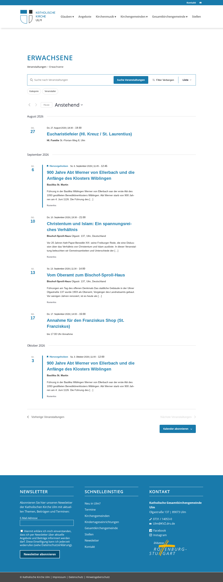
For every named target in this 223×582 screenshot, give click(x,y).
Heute (46, 104)
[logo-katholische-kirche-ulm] (38, 16)
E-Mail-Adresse (29, 518)
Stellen (89, 534)
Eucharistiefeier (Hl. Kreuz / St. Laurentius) (89, 134)
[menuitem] (190, 3)
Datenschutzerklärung (56, 545)
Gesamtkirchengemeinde (101, 528)
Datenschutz (76, 577)
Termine (90, 509)
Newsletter (92, 540)
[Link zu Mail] (200, 2)
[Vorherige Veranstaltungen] (29, 105)
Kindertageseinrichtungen (102, 522)
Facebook (159, 530)
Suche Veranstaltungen (131, 79)
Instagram (160, 535)
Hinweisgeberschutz (98, 577)
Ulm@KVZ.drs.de (164, 523)
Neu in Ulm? (93, 503)
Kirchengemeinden (97, 516)
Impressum (59, 577)
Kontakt (90, 547)
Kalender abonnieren (175, 428)
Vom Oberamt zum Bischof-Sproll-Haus (86, 275)
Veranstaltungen (37, 66)
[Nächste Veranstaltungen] (36, 105)
